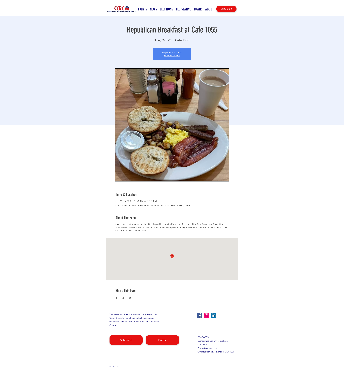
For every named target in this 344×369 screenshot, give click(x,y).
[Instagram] (206, 315)
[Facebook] (199, 315)
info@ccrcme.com (208, 348)
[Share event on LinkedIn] (130, 298)
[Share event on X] (123, 298)
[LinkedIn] (213, 315)
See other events (172, 55)
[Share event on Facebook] (116, 298)
